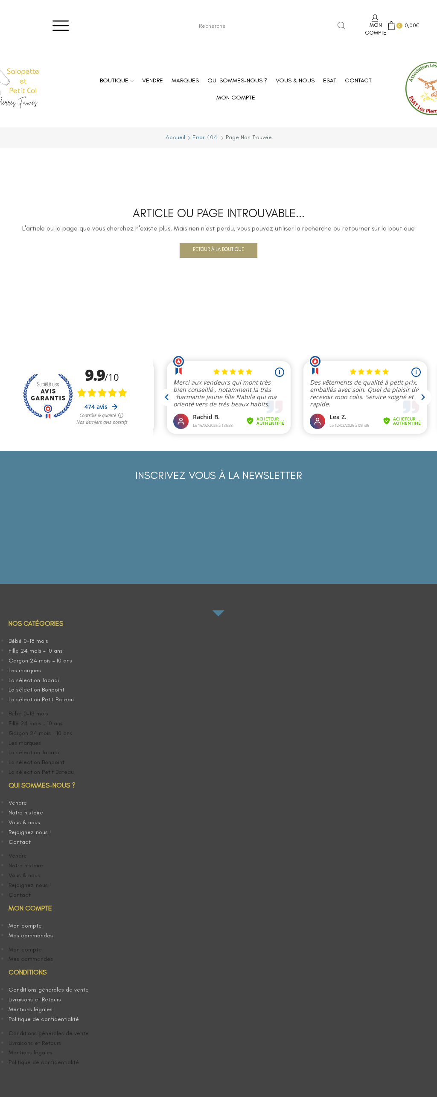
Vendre (152, 80)
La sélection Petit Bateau (41, 699)
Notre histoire (26, 812)
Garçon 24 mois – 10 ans (40, 660)
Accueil (175, 137)
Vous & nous (295, 80)
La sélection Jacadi (34, 680)
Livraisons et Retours (35, 999)
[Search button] (341, 25)
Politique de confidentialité (44, 1019)
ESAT (329, 80)
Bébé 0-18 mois (28, 641)
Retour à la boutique (219, 249)
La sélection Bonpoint (36, 689)
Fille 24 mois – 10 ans (36, 650)
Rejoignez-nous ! (30, 832)
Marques (185, 80)
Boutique (114, 80)
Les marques (25, 670)
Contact (358, 80)
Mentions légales (30, 1009)
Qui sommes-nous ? (237, 80)
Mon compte (235, 97)
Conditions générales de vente (49, 989)
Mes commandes (31, 935)
